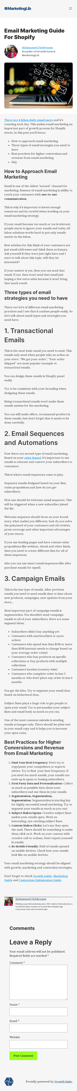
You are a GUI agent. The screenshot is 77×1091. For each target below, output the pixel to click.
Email (14, 1021)
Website (14, 1037)
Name (14, 1004)
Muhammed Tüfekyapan (30, 899)
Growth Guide (42, 876)
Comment (17, 963)
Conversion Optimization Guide (40, 880)
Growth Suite (63, 1081)
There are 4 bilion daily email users (28, 120)
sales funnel (32, 458)
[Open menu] (70, 8)
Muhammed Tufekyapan (37, 47)
